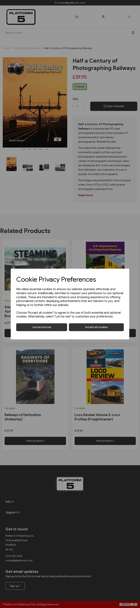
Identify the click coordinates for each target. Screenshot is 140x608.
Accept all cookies (96, 327)
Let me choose (41, 327)
